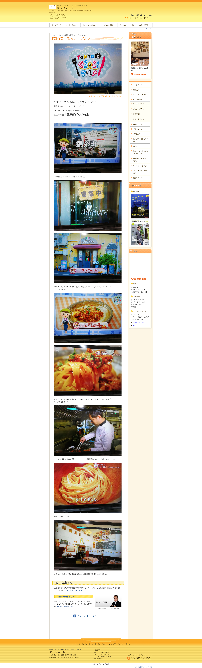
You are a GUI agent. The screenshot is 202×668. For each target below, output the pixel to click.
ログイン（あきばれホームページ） (142, 667)
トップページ (56, 25)
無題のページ (137, 178)
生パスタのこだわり (89, 25)
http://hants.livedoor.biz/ (75, 590)
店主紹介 (136, 90)
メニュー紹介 (108, 25)
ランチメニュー (138, 104)
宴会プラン (137, 114)
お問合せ (127, 644)
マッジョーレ (65, 8)
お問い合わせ (72, 25)
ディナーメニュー (139, 109)
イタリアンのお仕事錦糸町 (140, 140)
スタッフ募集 (143, 25)
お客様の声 (136, 134)
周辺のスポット (138, 124)
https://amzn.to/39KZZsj (64, 606)
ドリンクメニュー (139, 119)
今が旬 (135, 146)
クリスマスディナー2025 (140, 172)
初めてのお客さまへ (88, 644)
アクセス (123, 25)
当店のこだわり (101, 644)
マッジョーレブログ (140, 166)
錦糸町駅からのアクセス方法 (140, 160)
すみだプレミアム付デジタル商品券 (140, 152)
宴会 (133, 25)
